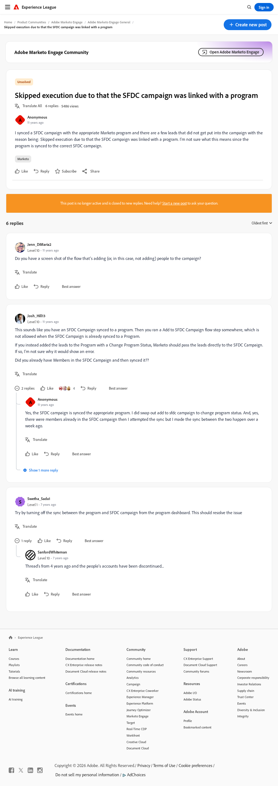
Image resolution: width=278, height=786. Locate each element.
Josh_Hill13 (36, 315)
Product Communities (31, 22)
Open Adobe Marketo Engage (234, 52)
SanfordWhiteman (52, 552)
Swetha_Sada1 (38, 498)
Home (8, 22)
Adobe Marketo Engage (67, 22)
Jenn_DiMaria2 (39, 244)
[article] (137, 266)
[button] (247, 24)
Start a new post (174, 203)
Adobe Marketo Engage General (109, 22)
